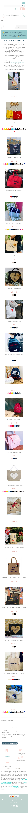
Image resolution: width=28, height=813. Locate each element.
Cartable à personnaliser (14, 452)
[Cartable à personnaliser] (14, 440)
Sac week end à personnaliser (14, 190)
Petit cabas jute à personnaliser (14, 256)
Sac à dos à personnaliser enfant (14, 354)
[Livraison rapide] (7, 750)
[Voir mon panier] (22, 8)
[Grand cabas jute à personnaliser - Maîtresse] (14, 596)
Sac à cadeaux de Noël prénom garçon (14, 547)
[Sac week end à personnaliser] (14, 178)
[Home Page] (2, 26)
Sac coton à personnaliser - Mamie (14, 485)
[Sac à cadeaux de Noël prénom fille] (14, 506)
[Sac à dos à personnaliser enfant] (14, 342)
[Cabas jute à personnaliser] (14, 277)
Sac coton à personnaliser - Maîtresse (14, 706)
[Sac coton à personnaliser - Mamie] (14, 473)
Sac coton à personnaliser (14, 157)
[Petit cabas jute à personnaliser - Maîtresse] (14, 566)
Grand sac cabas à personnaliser (14, 123)
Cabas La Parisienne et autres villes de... (14, 93)
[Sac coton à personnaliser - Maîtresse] (14, 694)
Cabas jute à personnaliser (14, 288)
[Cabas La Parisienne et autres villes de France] (14, 81)
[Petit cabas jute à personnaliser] (14, 244)
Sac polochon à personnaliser (14, 223)
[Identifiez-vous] (15, 8)
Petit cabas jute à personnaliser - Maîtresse (14, 577)
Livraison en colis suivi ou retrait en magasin (7, 755)
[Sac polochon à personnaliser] (14, 211)
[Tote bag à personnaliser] (14, 309)
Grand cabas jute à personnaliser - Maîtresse (14, 607)
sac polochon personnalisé (17, 62)
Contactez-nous (13, 810)
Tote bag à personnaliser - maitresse (14, 673)
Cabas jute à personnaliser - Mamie (14, 640)
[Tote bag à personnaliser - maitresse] (14, 661)
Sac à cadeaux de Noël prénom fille (14, 518)
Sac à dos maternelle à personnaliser (14, 387)
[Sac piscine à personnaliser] (14, 407)
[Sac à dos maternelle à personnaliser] (14, 375)
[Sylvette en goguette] (14, 15)
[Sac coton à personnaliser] (14, 146)
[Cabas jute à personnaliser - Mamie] (14, 628)
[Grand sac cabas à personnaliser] (14, 111)
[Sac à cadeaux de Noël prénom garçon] (14, 536)
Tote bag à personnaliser (14, 321)
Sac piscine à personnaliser (14, 419)
